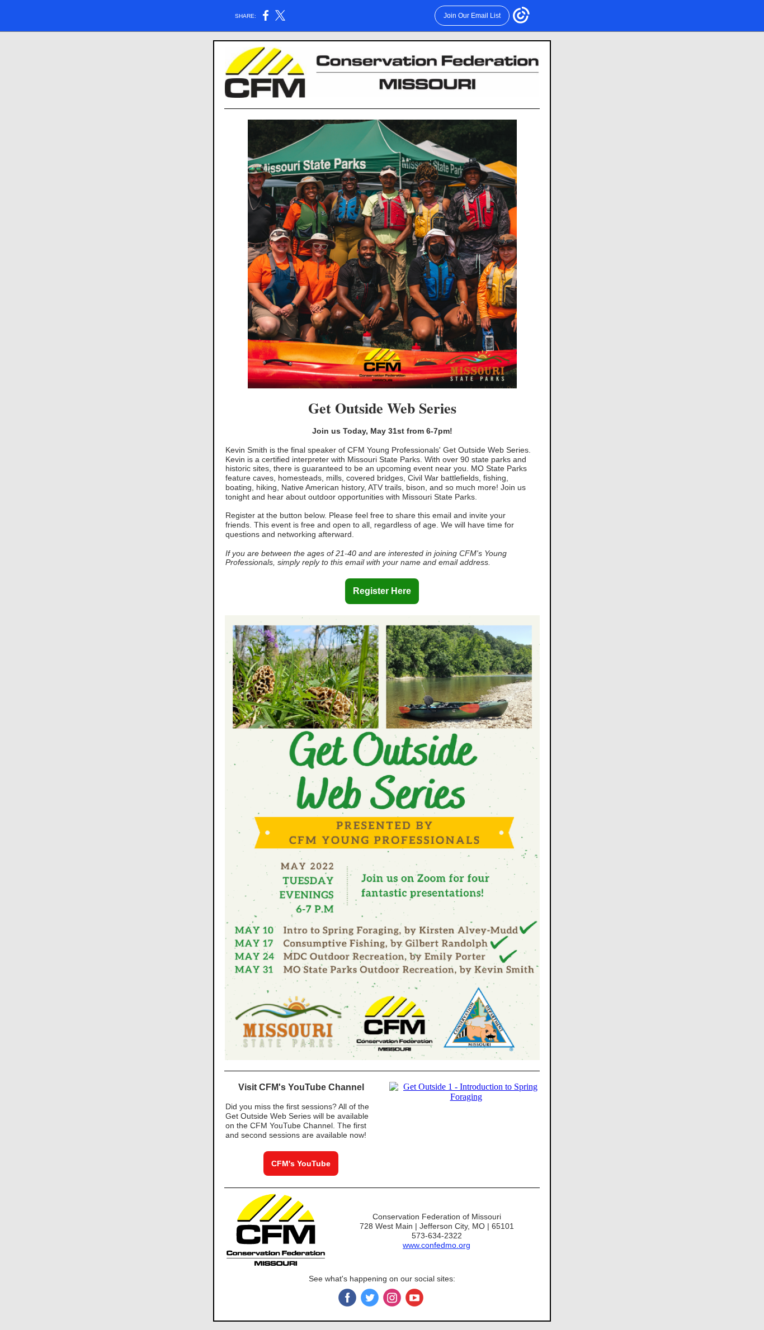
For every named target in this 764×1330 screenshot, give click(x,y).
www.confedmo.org (436, 1245)
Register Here (382, 591)
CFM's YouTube (301, 1163)
